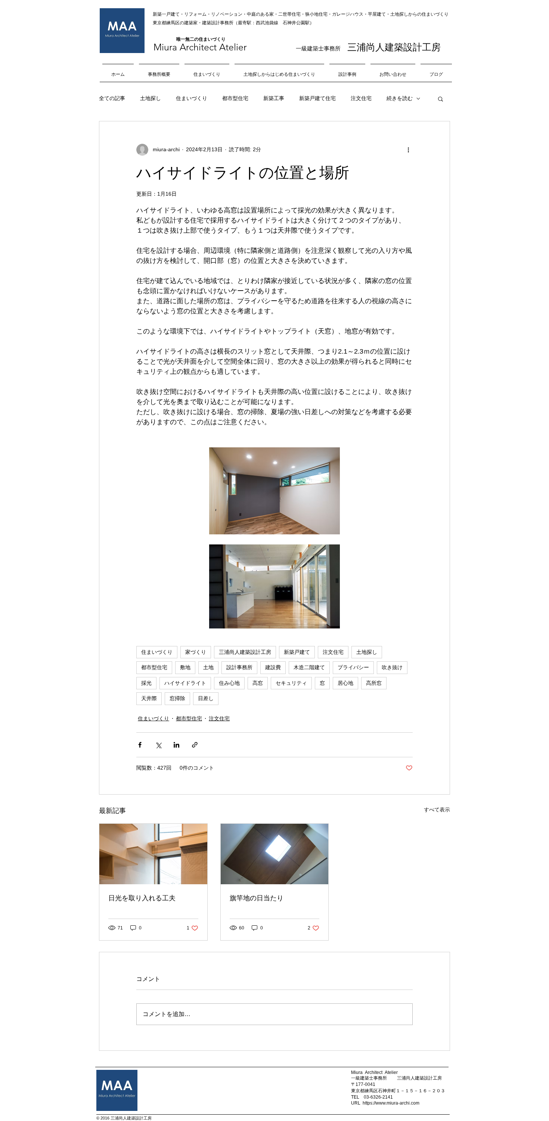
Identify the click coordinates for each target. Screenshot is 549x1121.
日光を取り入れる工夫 (142, 898)
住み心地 (229, 683)
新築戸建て (297, 652)
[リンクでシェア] (194, 744)
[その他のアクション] (408, 149)
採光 (146, 683)
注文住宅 (361, 98)
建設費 (273, 667)
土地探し (150, 98)
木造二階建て (309, 667)
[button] (440, 99)
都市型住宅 (235, 98)
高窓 (257, 683)
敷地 (185, 667)
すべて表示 (437, 810)
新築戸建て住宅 (317, 98)
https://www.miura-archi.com (391, 1103)
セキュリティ (291, 683)
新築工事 (273, 98)
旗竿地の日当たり (256, 898)
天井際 (149, 698)
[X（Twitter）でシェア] (158, 744)
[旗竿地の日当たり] (275, 854)
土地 (208, 667)
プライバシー (353, 667)
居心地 (345, 683)
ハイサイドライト (185, 683)
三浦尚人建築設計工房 (245, 652)
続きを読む (400, 98)
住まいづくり (191, 98)
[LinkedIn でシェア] (176, 744)
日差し (206, 698)
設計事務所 (239, 667)
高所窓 (374, 683)
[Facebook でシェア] (139, 744)
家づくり (195, 652)
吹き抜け (392, 667)
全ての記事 (112, 98)
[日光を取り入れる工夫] (153, 854)
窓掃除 (177, 698)
